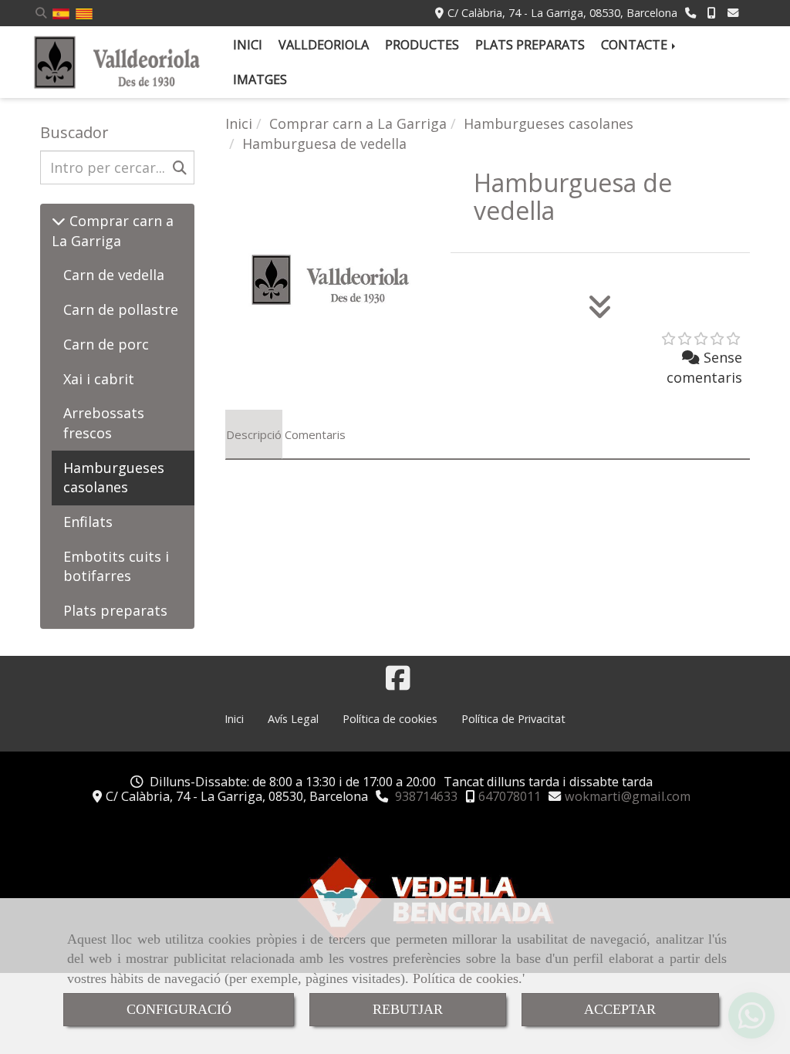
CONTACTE (635, 44)
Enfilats (88, 521)
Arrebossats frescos (103, 423)
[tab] (253, 434)
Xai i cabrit (98, 379)
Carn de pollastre (120, 309)
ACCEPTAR (620, 1009)
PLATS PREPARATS (530, 44)
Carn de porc (106, 344)
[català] (84, 12)
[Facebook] (398, 683)
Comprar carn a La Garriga (113, 230)
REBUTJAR (408, 1009)
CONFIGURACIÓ (179, 1009)
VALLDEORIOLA (324, 44)
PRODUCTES (422, 44)
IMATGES (260, 79)
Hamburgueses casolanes (113, 477)
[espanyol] (60, 12)
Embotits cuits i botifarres (116, 566)
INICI (247, 44)
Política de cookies (465, 978)
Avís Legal (293, 718)
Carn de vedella (113, 274)
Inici (234, 718)
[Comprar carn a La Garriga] (59, 220)
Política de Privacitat (513, 718)
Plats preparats (115, 610)
